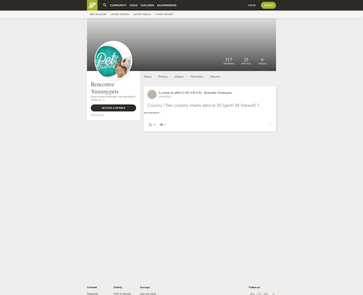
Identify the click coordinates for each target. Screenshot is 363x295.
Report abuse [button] (97, 115)
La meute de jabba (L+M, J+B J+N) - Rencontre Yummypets (195, 92)
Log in (251, 5)
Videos (179, 76)
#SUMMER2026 (166, 5)
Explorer (147, 5)
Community (118, 5)
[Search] (105, 5)
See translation (151, 113)
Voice (134, 5)
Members (196, 76)
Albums (215, 76)
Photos (163, 76)
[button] (152, 124)
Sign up (268, 5)
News (147, 76)
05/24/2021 (165, 96)
